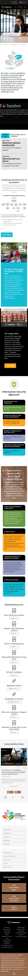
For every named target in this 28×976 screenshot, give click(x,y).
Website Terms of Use (7, 937)
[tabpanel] (14, 26)
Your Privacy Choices (7, 945)
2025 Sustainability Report (14, 887)
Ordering (7, 931)
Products (7, 927)
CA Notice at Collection (7, 942)
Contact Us (21, 931)
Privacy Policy (5, 971)
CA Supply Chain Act (7, 947)
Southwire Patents (21, 933)
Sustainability (14, 44)
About (7, 934)
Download (13, 618)
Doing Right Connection (13, 701)
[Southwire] (7, 7)
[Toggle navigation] (25, 7)
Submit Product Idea (21, 936)
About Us (6, 44)
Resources (7, 933)
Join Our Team (21, 929)
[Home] (1, 44)
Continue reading (13, 786)
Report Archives (14, 908)
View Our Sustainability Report (12, 34)
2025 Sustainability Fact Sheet (14, 898)
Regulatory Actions (13, 688)
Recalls (21, 934)
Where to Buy (7, 929)
